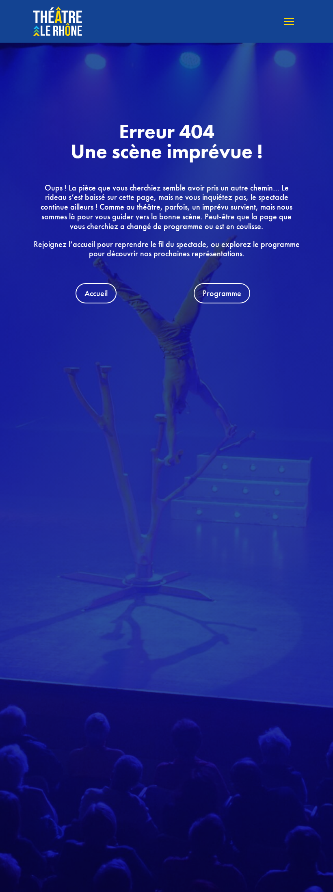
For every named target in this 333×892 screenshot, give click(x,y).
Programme (222, 293)
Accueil (96, 293)
